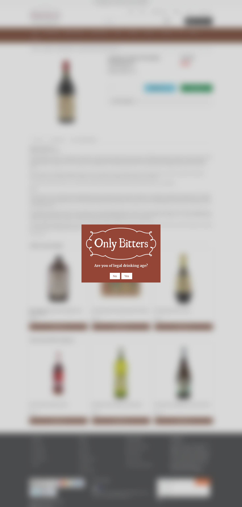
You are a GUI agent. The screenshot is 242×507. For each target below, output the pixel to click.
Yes (126, 276)
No (115, 276)
